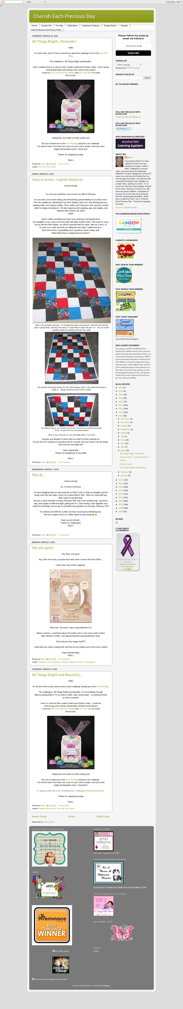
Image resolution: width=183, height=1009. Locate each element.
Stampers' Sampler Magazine (64, 662)
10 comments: (64, 462)
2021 (121, 405)
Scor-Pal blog (72, 143)
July (123, 436)
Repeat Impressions (95, 791)
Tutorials (124, 25)
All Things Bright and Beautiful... (57, 675)
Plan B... (38, 475)
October (124, 426)
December (125, 419)
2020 (121, 409)
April (123, 447)
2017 (121, 480)
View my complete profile (126, 207)
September (126, 429)
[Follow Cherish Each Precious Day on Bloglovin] (124, 130)
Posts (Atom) (49, 822)
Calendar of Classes (91, 25)
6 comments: (64, 164)
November (125, 422)
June (123, 440)
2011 (121, 501)
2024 (121, 395)
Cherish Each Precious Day (64, 16)
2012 (121, 498)
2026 (121, 388)
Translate (135, 68)
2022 (121, 402)
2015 (121, 487)
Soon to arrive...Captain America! (57, 180)
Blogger (106, 986)
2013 (121, 494)
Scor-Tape (51, 167)
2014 (121, 490)
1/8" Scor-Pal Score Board (62, 73)
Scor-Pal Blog (102, 686)
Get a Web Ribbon (127, 567)
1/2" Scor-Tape (85, 73)
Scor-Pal (42, 167)
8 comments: (64, 806)
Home (34, 25)
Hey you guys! (43, 548)
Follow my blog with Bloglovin (128, 117)
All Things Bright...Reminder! (54, 42)
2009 (121, 508)
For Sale (59, 25)
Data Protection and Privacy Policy (46, 30)
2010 (121, 504)
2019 (121, 412)
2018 (121, 416)
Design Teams (110, 25)
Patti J (130, 157)
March (124, 451)
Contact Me (46, 25)
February (125, 472)
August (124, 433)
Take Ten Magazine (87, 662)
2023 (121, 398)
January (124, 476)
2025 (121, 391)
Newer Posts (39, 816)
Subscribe (133, 53)
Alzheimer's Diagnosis (128, 564)
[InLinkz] (117, 522)
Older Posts (103, 816)
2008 (121, 512)
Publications (72, 25)
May (123, 443)
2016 (121, 484)
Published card (45, 662)
